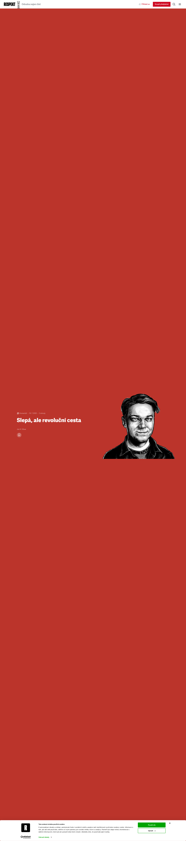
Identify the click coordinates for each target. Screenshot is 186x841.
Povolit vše (151, 825)
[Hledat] (174, 4)
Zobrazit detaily (44, 837)
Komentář (23, 413)
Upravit (150, 830)
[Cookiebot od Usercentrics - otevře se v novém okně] (25, 837)
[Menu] (179, 4)
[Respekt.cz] (9, 4)
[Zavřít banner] (169, 823)
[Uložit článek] (19, 435)
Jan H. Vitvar (21, 429)
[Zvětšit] (139, 425)
